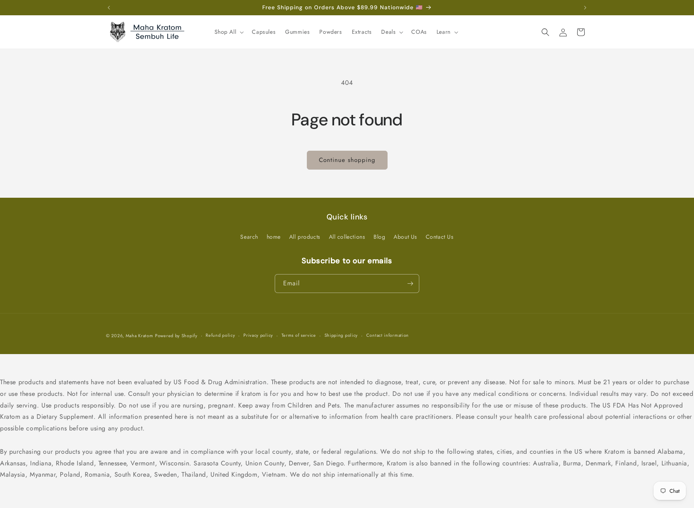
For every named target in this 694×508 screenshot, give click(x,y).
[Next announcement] (585, 7)
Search (249, 237)
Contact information (387, 335)
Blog (379, 237)
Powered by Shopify (176, 335)
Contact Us (440, 237)
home (274, 237)
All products (304, 237)
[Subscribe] (410, 283)
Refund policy (220, 335)
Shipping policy (341, 335)
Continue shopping (347, 160)
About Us (405, 237)
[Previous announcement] (109, 7)
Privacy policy (258, 335)
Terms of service (299, 335)
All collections (347, 237)
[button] (228, 31)
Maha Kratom (139, 335)
